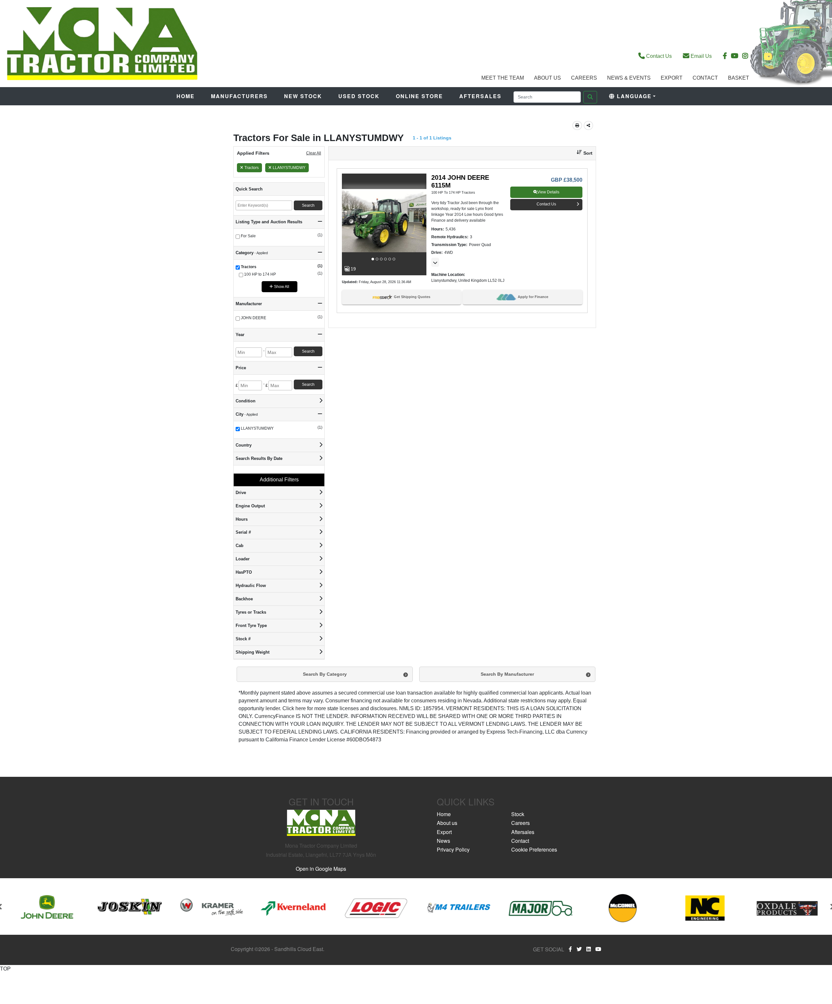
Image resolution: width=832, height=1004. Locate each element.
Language (633, 96)
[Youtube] (598, 949)
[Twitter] (579, 949)
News (443, 840)
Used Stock (359, 96)
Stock (517, 814)
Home (185, 96)
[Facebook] (570, 949)
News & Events (629, 78)
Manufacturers (239, 96)
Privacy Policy (453, 849)
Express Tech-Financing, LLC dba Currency (537, 732)
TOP (5, 968)
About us (447, 823)
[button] (582, 153)
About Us (547, 78)
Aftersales (480, 96)
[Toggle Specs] (435, 262)
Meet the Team (502, 78)
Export (671, 78)
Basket (738, 78)
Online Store (419, 96)
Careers (584, 78)
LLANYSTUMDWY (289, 167)
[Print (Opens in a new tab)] (577, 125)
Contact (705, 78)
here (300, 708)
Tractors (251, 167)
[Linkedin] (588, 949)
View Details (548, 192)
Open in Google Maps (321, 868)
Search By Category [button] (325, 674)
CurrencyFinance (274, 716)
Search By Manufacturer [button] (507, 674)
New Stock (303, 96)
